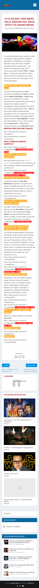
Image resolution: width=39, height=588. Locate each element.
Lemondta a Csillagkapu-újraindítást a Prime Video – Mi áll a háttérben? (20, 557)
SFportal (11, 28)
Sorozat (18, 552)
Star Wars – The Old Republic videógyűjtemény (18, 447)
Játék (25, 28)
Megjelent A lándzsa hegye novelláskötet (22, 572)
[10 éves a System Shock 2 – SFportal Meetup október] (19, 487)
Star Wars (30, 28)
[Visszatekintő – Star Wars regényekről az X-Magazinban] (19, 407)
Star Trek (22, 552)
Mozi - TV (18, 560)
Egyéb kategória (20, 544)
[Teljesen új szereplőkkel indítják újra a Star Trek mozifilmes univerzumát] (6, 542)
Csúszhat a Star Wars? (11, 473)
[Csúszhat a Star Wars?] (19, 461)
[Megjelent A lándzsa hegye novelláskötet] (6, 573)
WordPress (31, 583)
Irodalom (18, 574)
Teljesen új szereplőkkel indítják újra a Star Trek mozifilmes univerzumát (21, 541)
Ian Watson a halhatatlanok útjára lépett (21, 565)
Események (19, 566)
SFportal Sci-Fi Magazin (13, 526)
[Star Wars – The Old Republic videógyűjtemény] (19, 435)
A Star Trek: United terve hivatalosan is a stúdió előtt (21, 549)
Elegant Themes (15, 583)
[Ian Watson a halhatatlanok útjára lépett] (6, 566)
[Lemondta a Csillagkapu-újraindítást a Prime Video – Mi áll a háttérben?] (6, 558)
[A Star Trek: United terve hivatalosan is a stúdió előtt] (6, 550)
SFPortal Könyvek (25, 574)
